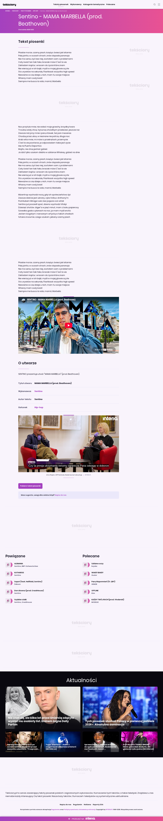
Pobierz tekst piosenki (30, 486)
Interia (7, 11)
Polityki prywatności (71, 809)
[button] (60, 4)
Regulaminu (55, 809)
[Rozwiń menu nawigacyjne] (159, 4)
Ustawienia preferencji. (87, 809)
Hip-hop (35, 11)
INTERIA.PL (109, 809)
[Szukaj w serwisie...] (154, 4)
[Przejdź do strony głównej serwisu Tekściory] (9, 4)
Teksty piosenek (26, 11)
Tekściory (15, 11)
